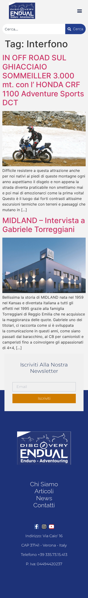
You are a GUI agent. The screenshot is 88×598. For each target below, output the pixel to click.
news (44, 498)
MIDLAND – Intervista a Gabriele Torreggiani (43, 225)
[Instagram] (44, 526)
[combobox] (33, 29)
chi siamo (44, 484)
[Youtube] (51, 526)
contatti (44, 505)
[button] (79, 11)
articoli (44, 491)
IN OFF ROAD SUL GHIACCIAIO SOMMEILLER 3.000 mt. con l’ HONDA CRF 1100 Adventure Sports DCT (43, 80)
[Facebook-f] (36, 526)
